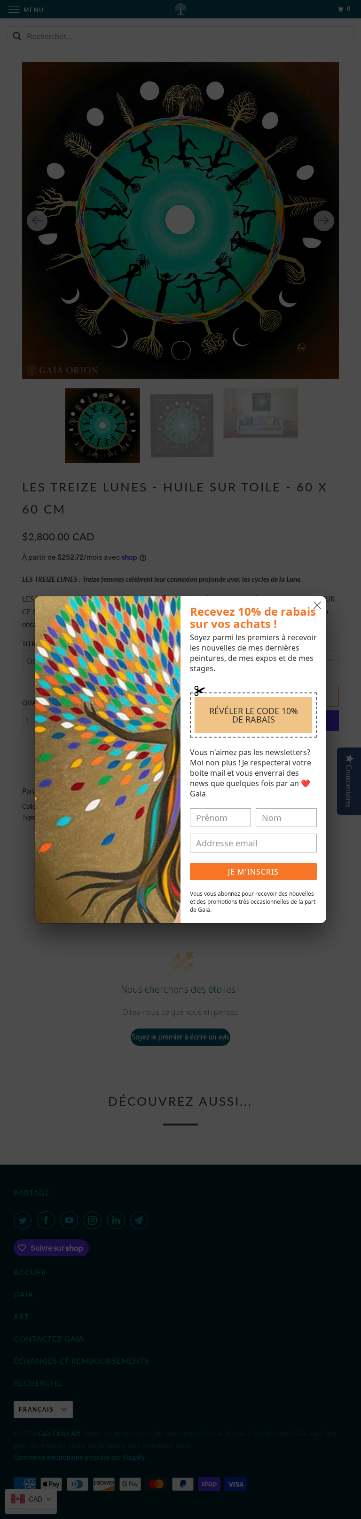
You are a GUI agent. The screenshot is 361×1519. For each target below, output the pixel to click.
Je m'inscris (253, 872)
